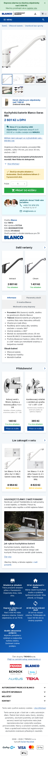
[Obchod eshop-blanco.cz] (32, 666)
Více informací (13, 164)
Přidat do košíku (24, 190)
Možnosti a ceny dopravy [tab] (24, 307)
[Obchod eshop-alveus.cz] (16, 679)
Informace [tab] (11, 298)
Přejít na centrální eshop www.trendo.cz (24, 659)
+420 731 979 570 (31, 205)
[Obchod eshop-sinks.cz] (32, 672)
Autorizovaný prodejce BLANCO (18, 687)
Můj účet (6, 696)
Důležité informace (12, 692)
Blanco (14, 220)
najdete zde (32, 8)
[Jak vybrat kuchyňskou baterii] (24, 526)
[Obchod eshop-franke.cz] (16, 666)
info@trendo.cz (29, 211)
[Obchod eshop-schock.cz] (16, 672)
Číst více (7, 557)
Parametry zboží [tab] (33, 298)
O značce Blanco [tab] (24, 302)
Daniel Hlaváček (27, 742)
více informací (40, 708)
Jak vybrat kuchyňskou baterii (19, 543)
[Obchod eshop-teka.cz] (32, 678)
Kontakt (6, 701)
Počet (6, 184)
